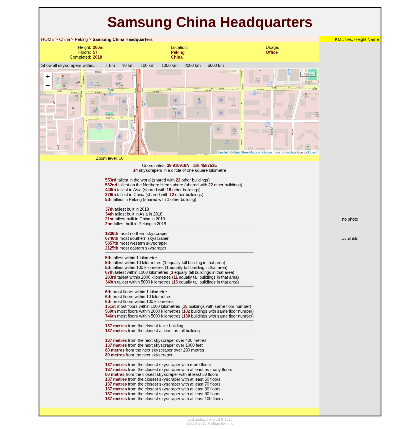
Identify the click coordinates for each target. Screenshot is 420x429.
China (64, 39)
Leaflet (223, 152)
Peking (81, 39)
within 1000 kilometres (147, 272)
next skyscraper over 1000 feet (174, 345)
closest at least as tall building (172, 330)
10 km (128, 65)
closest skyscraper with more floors (178, 364)
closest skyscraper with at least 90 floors (183, 393)
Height (359, 39)
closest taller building (164, 325)
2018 (144, 209)
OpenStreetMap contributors (253, 152)
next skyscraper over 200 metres (173, 350)
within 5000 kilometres (150, 282)
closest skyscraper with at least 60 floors (183, 379)
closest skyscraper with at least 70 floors (183, 384)
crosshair (289, 152)
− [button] (48, 85)
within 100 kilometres (144, 267)
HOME (47, 39)
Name (372, 39)
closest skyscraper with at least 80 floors (183, 388)
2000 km (192, 65)
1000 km (169, 65)
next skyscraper (157, 354)
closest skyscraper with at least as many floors (188, 369)
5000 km (215, 65)
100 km (147, 65)
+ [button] (48, 76)
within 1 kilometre (141, 257)
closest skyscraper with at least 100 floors (184, 398)
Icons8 (312, 152)
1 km (108, 65)
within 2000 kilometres (150, 277)
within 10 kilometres (143, 262)
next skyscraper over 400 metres (176, 340)
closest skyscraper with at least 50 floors (180, 374)
